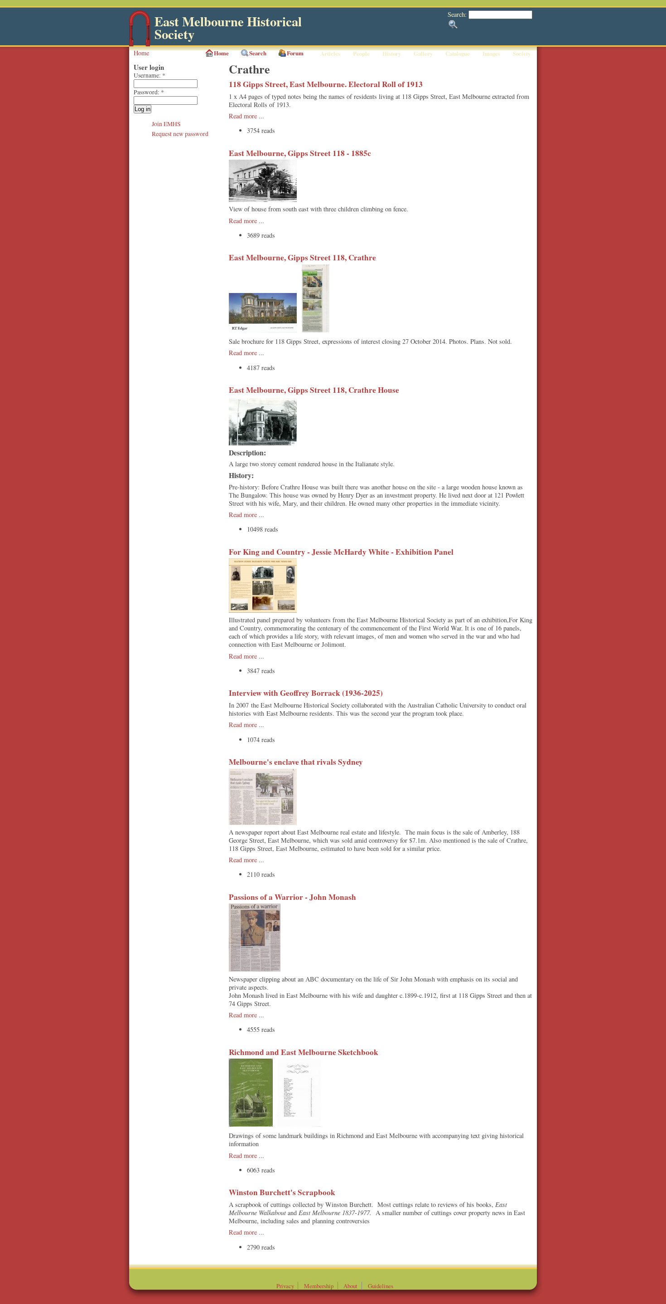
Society (522, 53)
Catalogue (457, 53)
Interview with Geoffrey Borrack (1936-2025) (306, 692)
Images (491, 53)
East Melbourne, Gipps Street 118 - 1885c (300, 153)
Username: (149, 75)
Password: (149, 92)
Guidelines (380, 1286)
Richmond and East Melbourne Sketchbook (303, 1052)
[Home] (139, 44)
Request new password (180, 134)
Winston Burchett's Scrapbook (282, 1192)
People (361, 53)
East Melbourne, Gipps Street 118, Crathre (302, 257)
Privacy (285, 1286)
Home (141, 53)
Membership (318, 1286)
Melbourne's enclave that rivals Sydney (296, 761)
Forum (295, 53)
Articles (330, 53)
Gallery (423, 53)
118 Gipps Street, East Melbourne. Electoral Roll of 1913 (326, 84)
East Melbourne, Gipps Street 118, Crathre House (314, 390)
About (350, 1286)
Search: (458, 14)
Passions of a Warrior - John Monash (292, 897)
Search (257, 53)
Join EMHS (166, 124)
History (391, 53)
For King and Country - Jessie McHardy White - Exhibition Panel (341, 551)
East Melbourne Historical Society (228, 28)
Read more (243, 116)
